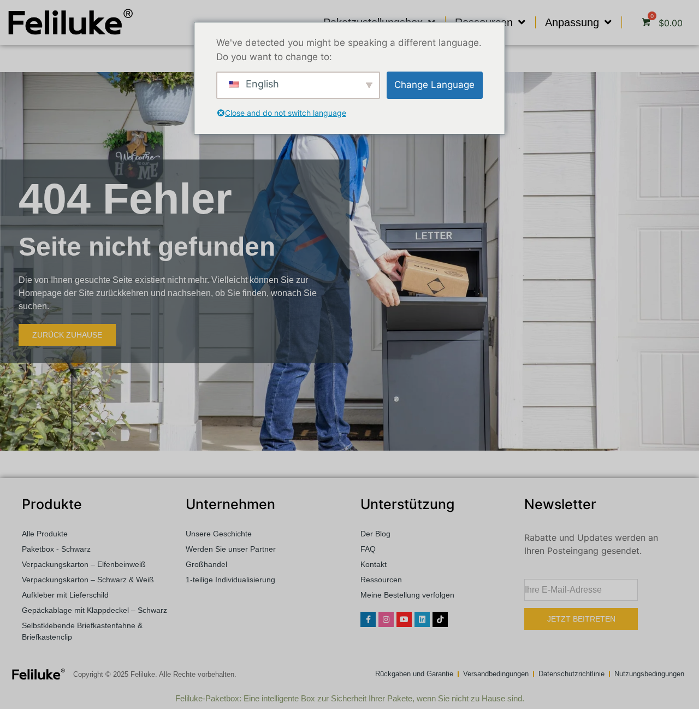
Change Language (434, 84)
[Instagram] (386, 619)
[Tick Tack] (440, 619)
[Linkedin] (422, 619)
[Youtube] (404, 619)
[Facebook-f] (368, 619)
